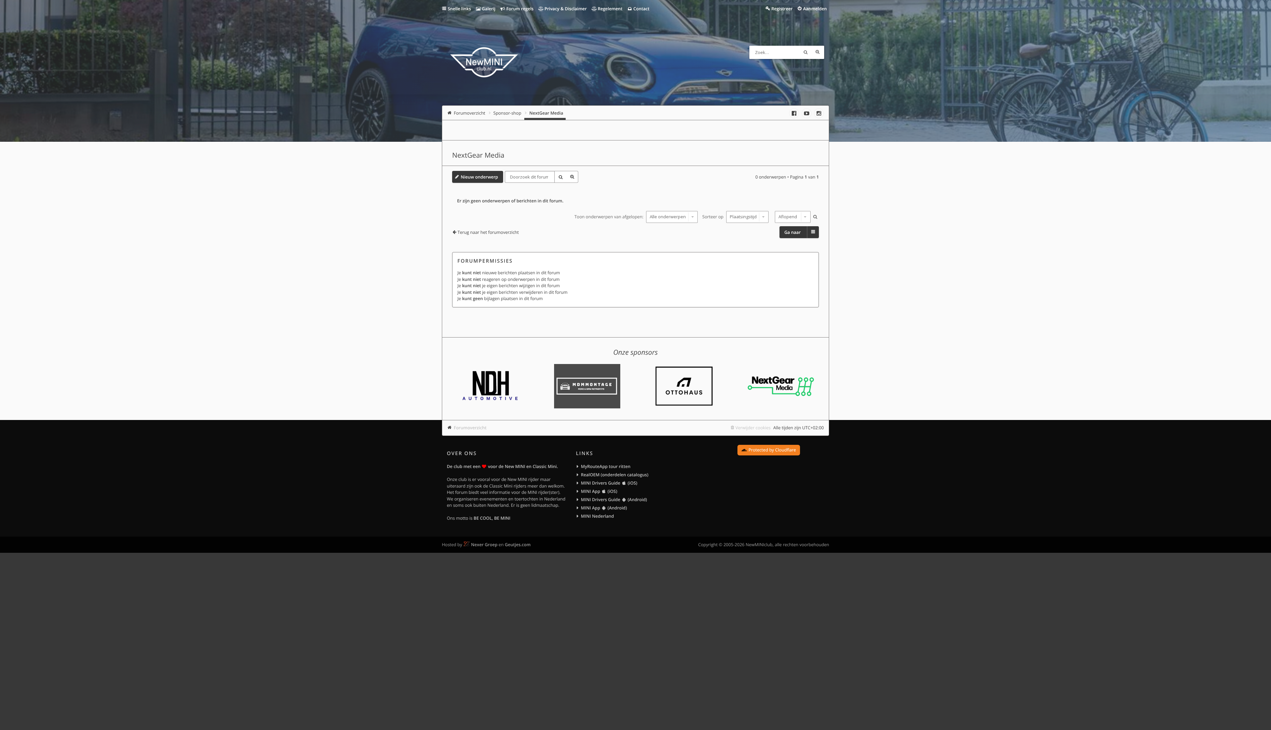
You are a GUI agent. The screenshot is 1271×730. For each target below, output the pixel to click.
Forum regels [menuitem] (519, 9)
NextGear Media (478, 155)
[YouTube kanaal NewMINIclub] (807, 113)
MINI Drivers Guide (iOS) (609, 483)
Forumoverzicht (470, 428)
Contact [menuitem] (640, 9)
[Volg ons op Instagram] (819, 113)
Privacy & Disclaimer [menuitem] (565, 9)
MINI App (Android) (604, 508)
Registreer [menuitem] (781, 9)
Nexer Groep (484, 545)
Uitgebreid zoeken (818, 52)
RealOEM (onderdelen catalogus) (614, 475)
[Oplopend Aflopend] (792, 217)
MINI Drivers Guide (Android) (614, 499)
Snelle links (459, 9)
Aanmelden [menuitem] (815, 9)
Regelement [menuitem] (609, 9)
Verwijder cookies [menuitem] (753, 428)
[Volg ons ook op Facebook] (794, 113)
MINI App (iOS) (599, 491)
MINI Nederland (597, 516)
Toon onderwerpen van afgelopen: (609, 217)
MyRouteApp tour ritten (606, 466)
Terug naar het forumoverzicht (488, 232)
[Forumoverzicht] (484, 63)
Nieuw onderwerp (479, 177)
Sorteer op (713, 217)
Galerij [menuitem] (488, 9)
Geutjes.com (518, 545)
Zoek (806, 52)
